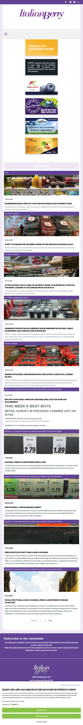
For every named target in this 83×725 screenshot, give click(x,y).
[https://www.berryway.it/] (41, 108)
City (6, 173)
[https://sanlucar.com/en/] (41, 128)
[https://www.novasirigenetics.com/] (41, 49)
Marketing (18, 298)
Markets (8, 343)
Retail (11, 214)
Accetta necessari (41, 716)
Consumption (19, 389)
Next (50, 621)
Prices (16, 214)
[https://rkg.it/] (41, 88)
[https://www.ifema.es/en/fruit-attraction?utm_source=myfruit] (41, 147)
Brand (7, 389)
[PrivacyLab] (14, 704)
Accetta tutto (41, 710)
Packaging (52, 389)
